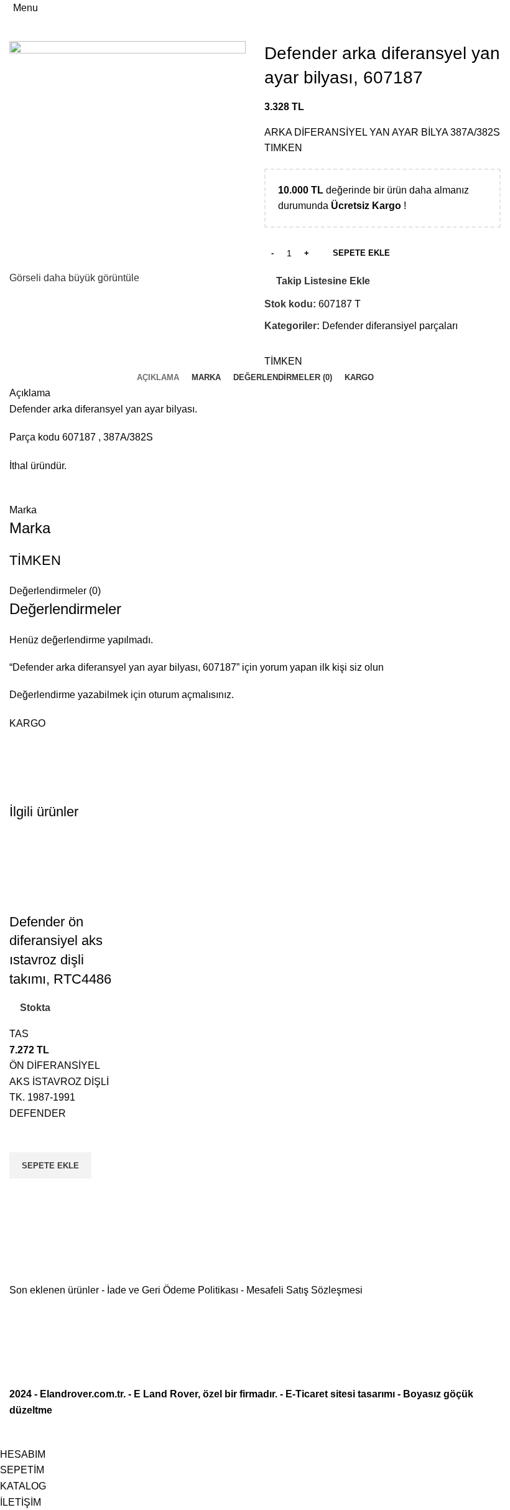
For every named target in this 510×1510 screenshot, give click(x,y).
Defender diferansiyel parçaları (390, 325)
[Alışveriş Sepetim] (500, 7)
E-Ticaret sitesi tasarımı (340, 1394)
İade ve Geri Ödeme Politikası (172, 1290)
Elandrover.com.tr (81, 1394)
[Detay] (127, 154)
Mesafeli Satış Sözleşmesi (304, 1290)
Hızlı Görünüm (24, 1193)
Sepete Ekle (361, 253)
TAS (19, 1033)
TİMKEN (283, 361)
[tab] (158, 377)
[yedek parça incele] (63, 872)
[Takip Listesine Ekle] (24, 1136)
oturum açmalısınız (190, 694)
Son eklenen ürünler (54, 1290)
